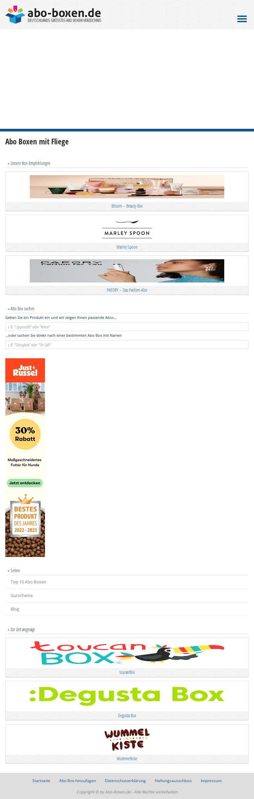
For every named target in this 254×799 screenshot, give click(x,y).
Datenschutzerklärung (125, 780)
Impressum (211, 780)
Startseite (41, 780)
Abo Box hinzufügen (77, 780)
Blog (15, 609)
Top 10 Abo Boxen (28, 582)
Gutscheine (22, 595)
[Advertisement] (127, 79)
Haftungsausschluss (173, 780)
